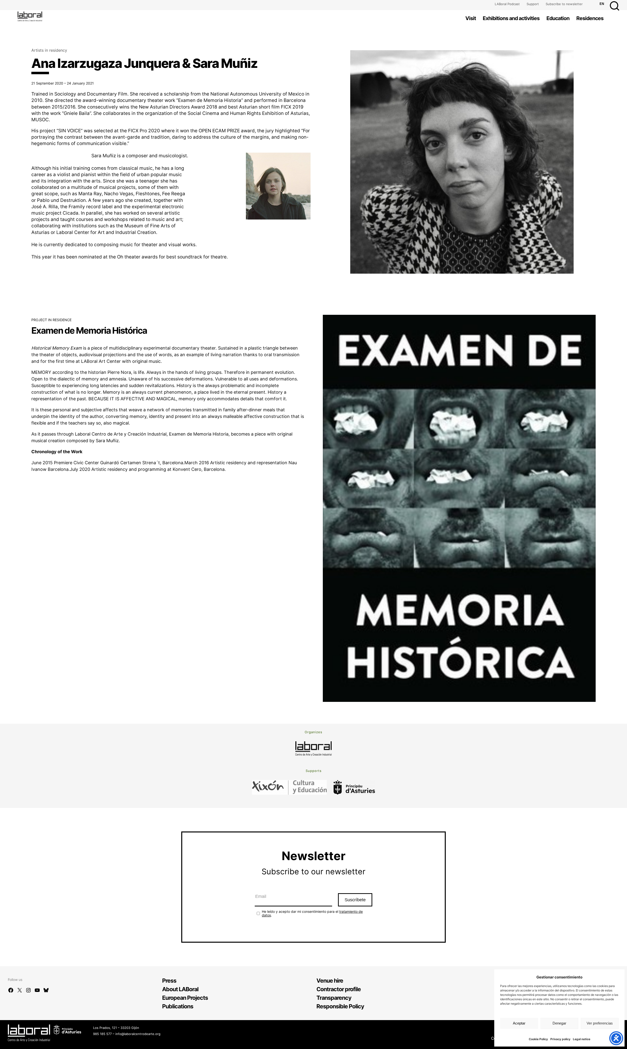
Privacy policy (560, 1039)
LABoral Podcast (507, 4)
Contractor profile (338, 989)
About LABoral (180, 989)
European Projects (185, 997)
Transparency (333, 997)
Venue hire (329, 980)
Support (533, 4)
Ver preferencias (600, 1023)
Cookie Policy (538, 1039)
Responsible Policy (340, 1006)
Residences (589, 18)
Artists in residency (49, 50)
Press (169, 980)
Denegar (559, 1023)
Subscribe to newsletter (564, 4)
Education (557, 18)
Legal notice (581, 1039)
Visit (470, 18)
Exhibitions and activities (511, 18)
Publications (177, 1006)
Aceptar (519, 1023)
